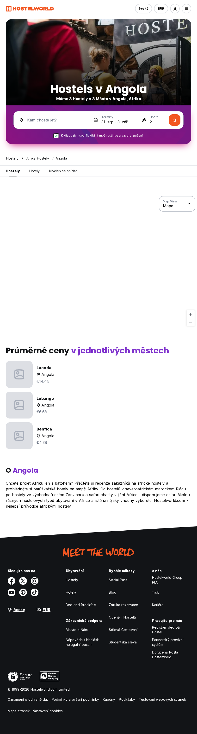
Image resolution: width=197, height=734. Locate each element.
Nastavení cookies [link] (48, 711)
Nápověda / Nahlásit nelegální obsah (82, 642)
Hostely (72, 580)
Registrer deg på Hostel (166, 629)
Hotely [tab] (34, 171)
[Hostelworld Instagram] (34, 581)
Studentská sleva (123, 642)
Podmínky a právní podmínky (75, 699)
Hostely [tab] (13, 171)
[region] (98, 261)
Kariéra (158, 605)
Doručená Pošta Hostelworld (165, 654)
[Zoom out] (191, 322)
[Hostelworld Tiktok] (34, 592)
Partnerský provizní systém (168, 642)
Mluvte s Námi (77, 630)
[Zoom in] (191, 314)
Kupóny (109, 699)
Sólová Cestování (123, 630)
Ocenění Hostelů (122, 617)
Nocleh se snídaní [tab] (63, 171)
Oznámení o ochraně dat (28, 699)
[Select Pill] (175, 8)
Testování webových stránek (162, 699)
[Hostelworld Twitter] (23, 581)
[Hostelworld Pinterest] (23, 592)
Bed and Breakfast (81, 605)
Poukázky (127, 699)
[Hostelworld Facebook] (11, 581)
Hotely (71, 592)
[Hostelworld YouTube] (11, 592)
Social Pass (118, 580)
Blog (112, 592)
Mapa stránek (19, 711)
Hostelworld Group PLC (167, 579)
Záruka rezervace (123, 605)
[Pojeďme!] (174, 120)
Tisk (155, 592)
